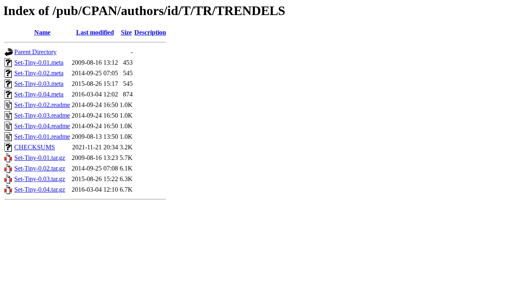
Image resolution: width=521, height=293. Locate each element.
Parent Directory (35, 51)
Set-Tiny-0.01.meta (38, 62)
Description (150, 32)
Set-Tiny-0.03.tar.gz (39, 178)
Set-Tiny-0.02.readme (42, 104)
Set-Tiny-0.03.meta (38, 83)
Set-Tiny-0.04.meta (38, 94)
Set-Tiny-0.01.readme (42, 136)
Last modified (95, 32)
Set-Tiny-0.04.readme (42, 125)
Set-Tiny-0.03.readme (42, 115)
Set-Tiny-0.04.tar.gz (39, 189)
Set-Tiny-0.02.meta (38, 73)
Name (42, 32)
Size (126, 32)
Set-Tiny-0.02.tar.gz (39, 168)
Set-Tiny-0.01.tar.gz (39, 157)
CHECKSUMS (34, 147)
